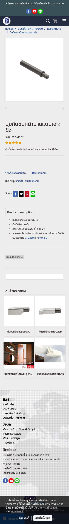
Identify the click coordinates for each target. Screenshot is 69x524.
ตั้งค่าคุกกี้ (24, 518)
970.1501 (43, 238)
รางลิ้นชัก (8, 404)
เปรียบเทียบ (40, 173)
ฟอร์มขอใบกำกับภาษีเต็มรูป (19, 429)
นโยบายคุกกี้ (17, 511)
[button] (46, 21)
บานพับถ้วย (9, 409)
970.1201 (29, 238)
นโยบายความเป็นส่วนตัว (46, 507)
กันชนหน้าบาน (32, 181)
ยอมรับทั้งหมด (42, 518)
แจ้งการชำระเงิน (12, 434)
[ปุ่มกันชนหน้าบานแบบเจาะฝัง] (34, 70)
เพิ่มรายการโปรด (17, 173)
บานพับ (19, 181)
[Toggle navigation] (64, 21)
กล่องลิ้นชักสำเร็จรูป (14, 413)
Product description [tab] (20, 212)
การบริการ (9, 442)
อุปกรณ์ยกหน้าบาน (14, 417)
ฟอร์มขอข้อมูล (11, 438)
